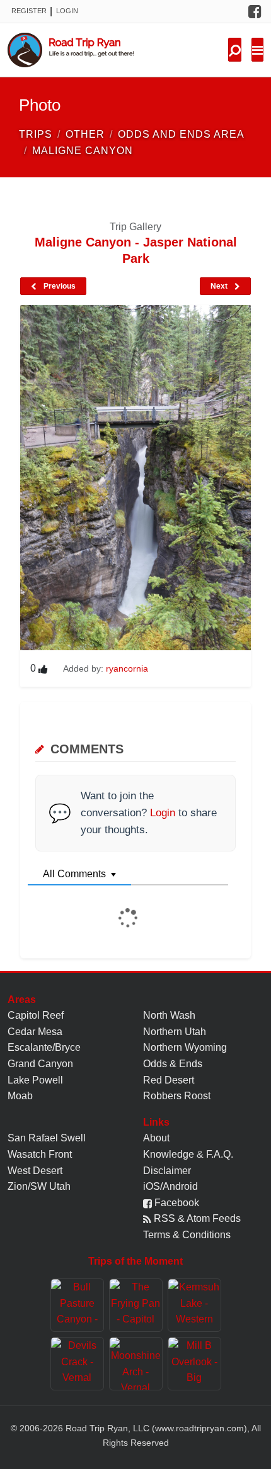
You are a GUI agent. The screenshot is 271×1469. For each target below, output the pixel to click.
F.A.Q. (219, 1154)
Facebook (175, 1202)
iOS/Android (170, 1186)
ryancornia (127, 668)
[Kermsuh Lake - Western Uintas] (194, 1305)
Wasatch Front (40, 1154)
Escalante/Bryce (44, 1047)
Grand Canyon (40, 1063)
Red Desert (168, 1080)
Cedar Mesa (35, 1031)
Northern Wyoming (185, 1047)
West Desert (35, 1170)
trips (35, 134)
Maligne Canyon (82, 150)
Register (29, 10)
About (156, 1138)
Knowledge (168, 1154)
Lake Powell (35, 1080)
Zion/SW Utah (39, 1186)
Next (219, 286)
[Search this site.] (234, 50)
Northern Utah (174, 1031)
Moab (20, 1095)
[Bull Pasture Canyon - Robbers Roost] (77, 1305)
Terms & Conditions (187, 1234)
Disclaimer (167, 1170)
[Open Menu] (257, 50)
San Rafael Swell (47, 1138)
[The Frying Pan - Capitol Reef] (136, 1305)
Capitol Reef (36, 1015)
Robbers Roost (176, 1095)
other (85, 134)
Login (67, 10)
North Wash (169, 1015)
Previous (59, 286)
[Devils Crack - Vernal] (77, 1363)
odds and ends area (181, 134)
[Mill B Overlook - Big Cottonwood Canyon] (194, 1363)
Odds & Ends (172, 1063)
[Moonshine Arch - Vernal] (136, 1363)
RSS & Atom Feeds (196, 1218)
